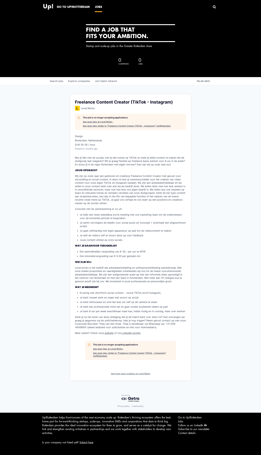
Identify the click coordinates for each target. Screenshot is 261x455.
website (109, 333)
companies (79, 81)
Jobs (180, 421)
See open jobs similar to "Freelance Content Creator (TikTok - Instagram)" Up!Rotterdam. (127, 126)
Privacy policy (124, 406)
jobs (56, 81)
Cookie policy (138, 406)
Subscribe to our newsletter (193, 429)
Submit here (86, 442)
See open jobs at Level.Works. (98, 121)
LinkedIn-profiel (131, 333)
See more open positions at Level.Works (130, 373)
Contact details (186, 433)
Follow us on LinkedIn (191, 425)
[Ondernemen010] (48, 6)
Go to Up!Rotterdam (190, 417)
